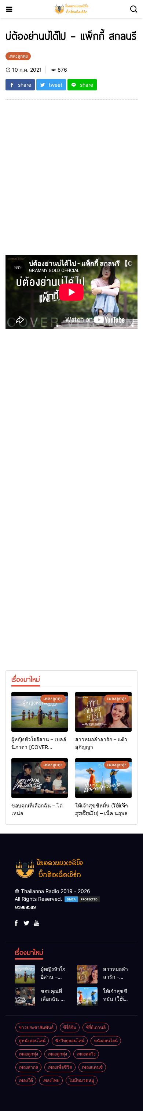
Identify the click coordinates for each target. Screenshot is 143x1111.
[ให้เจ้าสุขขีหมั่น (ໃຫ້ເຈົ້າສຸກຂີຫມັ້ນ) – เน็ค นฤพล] (103, 778)
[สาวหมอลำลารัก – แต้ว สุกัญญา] (103, 712)
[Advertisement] (71, 180)
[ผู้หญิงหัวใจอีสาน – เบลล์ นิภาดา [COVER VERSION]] (39, 712)
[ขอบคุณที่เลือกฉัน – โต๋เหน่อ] (39, 778)
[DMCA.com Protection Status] (82, 899)
